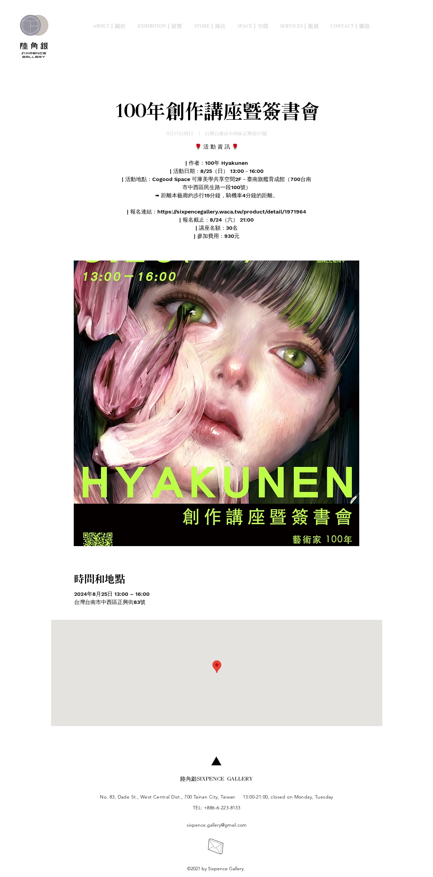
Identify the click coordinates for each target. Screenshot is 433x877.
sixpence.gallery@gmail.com (217, 825)
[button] (162, 26)
